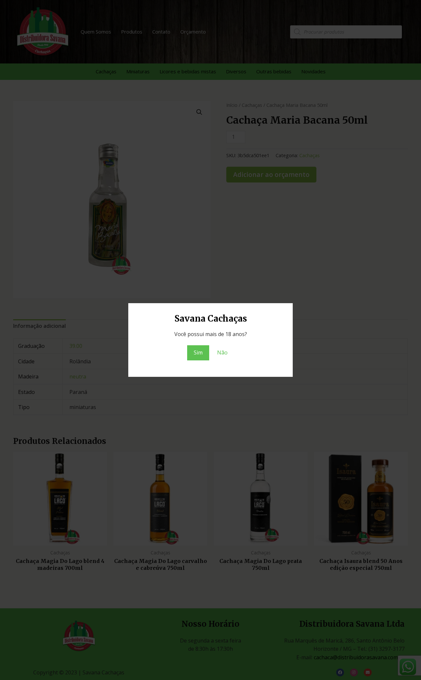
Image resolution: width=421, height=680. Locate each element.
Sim (198, 352)
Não (222, 352)
